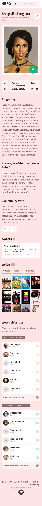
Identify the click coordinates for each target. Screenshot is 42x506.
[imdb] (37, 89)
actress (6, 271)
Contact (24, 482)
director (30, 271)
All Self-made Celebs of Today (15, 466)
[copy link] (37, 16)
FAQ (11, 482)
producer (18, 271)
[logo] (6, 4)
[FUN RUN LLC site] (21, 492)
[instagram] (32, 89)
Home (4, 482)
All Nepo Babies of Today (13, 397)
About (16, 482)
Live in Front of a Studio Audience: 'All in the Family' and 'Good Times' (20, 250)
